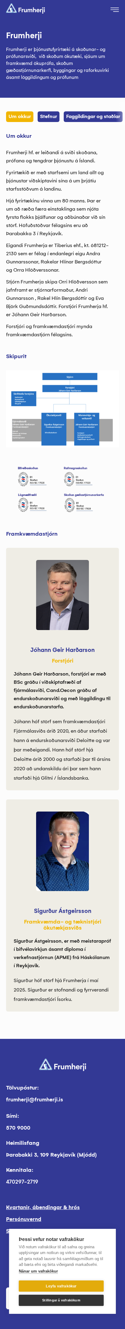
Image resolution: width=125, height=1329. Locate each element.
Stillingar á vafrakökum (61, 1300)
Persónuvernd (23, 1219)
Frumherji (24, 35)
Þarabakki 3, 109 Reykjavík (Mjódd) (51, 1155)
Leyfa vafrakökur (61, 1286)
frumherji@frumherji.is (34, 1100)
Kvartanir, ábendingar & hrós (43, 1207)
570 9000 (18, 1128)
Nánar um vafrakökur (38, 1271)
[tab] (20, 113)
